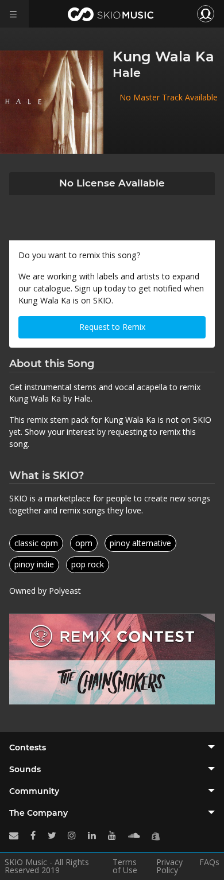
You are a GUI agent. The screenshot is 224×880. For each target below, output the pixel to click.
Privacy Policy (169, 866)
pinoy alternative (140, 543)
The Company (38, 813)
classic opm (36, 543)
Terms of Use (125, 866)
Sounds (25, 769)
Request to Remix (112, 326)
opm (83, 543)
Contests (27, 747)
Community (34, 791)
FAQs (209, 862)
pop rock (87, 564)
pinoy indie (34, 564)
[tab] (112, 747)
